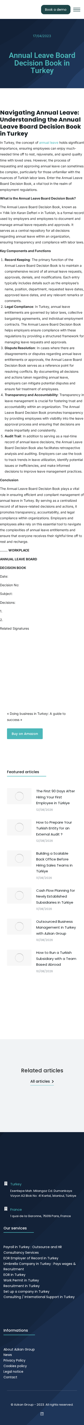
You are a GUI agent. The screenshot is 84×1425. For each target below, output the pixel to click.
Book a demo (55, 9)
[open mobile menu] (76, 9)
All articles (40, 1081)
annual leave (48, 142)
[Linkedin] (42, 1414)
